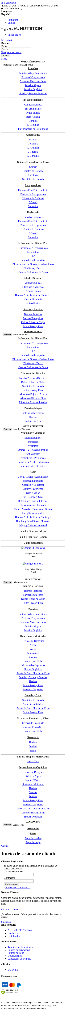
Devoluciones (15, 955)
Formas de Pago (16, 952)
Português (13, 19)
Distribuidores (15, 936)
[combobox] (16, 49)
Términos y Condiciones (20, 947)
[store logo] (28, 29)
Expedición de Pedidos (19, 958)
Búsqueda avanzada (11, 52)
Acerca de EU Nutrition (20, 930)
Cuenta (4, 845)
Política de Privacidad (19, 950)
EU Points (13, 969)
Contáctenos (14, 933)
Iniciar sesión (14, 34)
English (11, 22)
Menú (4, 58)
